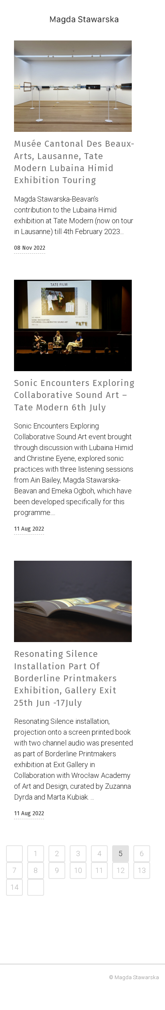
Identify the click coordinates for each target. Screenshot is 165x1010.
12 (121, 870)
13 (142, 870)
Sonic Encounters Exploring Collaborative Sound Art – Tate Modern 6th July (74, 395)
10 (78, 870)
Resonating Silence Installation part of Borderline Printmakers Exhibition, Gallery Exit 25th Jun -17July (65, 678)
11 (99, 870)
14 (14, 887)
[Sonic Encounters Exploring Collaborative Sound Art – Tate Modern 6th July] (73, 325)
